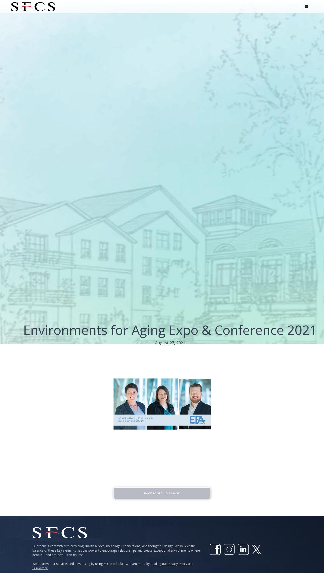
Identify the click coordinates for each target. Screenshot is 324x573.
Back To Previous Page (162, 493)
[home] (33, 6)
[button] (306, 6)
